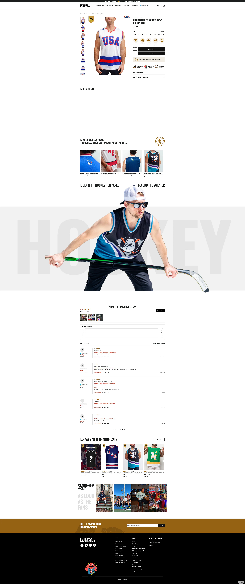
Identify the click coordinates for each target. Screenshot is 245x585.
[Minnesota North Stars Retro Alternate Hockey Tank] (154, 457)
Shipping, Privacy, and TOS (138, 551)
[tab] (156, 343)
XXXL (159, 34)
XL (151, 34)
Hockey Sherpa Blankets (121, 560)
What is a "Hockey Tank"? (138, 560)
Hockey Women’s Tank (120, 546)
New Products (118, 541)
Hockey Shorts (118, 548)
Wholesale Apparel (136, 566)
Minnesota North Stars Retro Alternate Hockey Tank (154, 473)
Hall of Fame (135, 558)
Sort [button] (81, 343)
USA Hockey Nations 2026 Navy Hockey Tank (111, 473)
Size (149, 31)
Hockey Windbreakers (120, 558)
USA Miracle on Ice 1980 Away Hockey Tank (87, 123)
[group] (87, 309)
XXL (155, 34)
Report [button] (105, 356)
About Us (134, 541)
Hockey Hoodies (119, 555)
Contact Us (152, 545)
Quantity (135, 47)
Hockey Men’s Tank (119, 543)
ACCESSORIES (134, 5)
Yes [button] (102, 356)
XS (135, 34)
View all (159, 439)
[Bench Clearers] (85, 5)
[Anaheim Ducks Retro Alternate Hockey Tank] (133, 457)
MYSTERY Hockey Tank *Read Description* (91, 473)
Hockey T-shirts (118, 553)
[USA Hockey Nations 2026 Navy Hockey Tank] (112, 457)
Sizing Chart (135, 543)
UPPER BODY (118, 5)
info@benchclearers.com (154, 542)
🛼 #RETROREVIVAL (144, 5)
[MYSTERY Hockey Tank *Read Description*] (91, 457)
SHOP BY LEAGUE (100, 5)
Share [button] (108, 356)
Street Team (135, 555)
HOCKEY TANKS (109, 5)
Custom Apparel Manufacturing (136, 563)
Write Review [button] (160, 310)
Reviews (134, 546)
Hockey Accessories (120, 562)
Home (81, 13)
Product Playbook (138, 72)
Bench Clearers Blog (137, 569)
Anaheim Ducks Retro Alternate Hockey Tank (132, 473)
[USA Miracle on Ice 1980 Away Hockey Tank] (88, 107)
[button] (149, 18)
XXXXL (163, 34)
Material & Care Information (140, 77)
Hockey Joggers (118, 551)
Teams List (134, 553)
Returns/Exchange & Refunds (139, 548)
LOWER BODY (126, 5)
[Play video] (140, 498)
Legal (133, 571)
